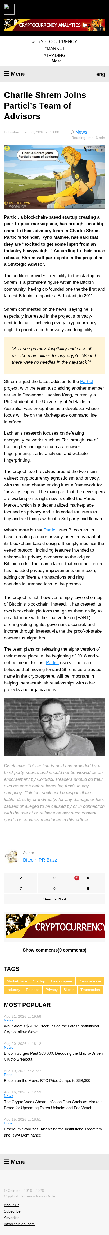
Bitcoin (69, 990)
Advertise (12, 1217)
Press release (89, 981)
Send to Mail (54, 899)
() (55, 950)
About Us (11, 1205)
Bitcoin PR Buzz (40, 860)
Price (8, 1074)
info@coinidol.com (19, 1224)
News (81, 132)
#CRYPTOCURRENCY (54, 41)
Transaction (90, 990)
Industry (13, 990)
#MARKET (54, 48)
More (57, 61)
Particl (86, 381)
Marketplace (17, 981)
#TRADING (54, 55)
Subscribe (12, 1211)
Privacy (52, 990)
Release (33, 990)
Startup (39, 981)
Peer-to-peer (61, 981)
